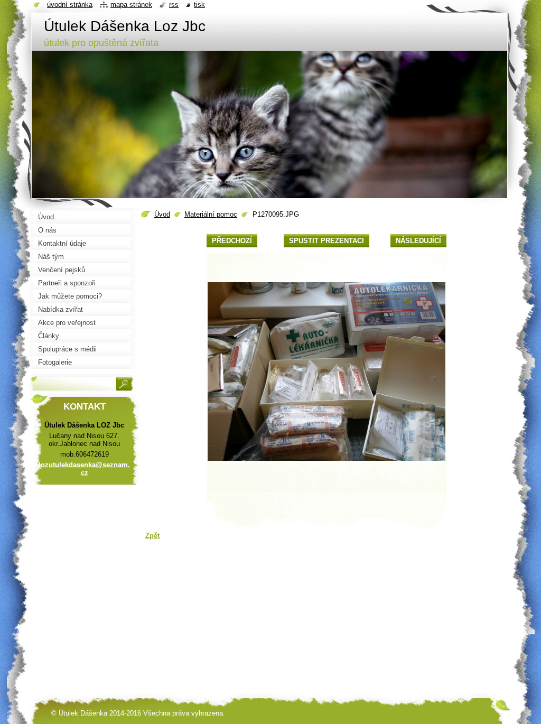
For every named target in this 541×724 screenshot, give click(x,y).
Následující (418, 241)
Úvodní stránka (69, 4)
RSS (174, 4)
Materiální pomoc (210, 214)
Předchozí (232, 241)
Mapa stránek (131, 4)
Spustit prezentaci (326, 241)
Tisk (199, 4)
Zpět (152, 536)
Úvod (162, 214)
